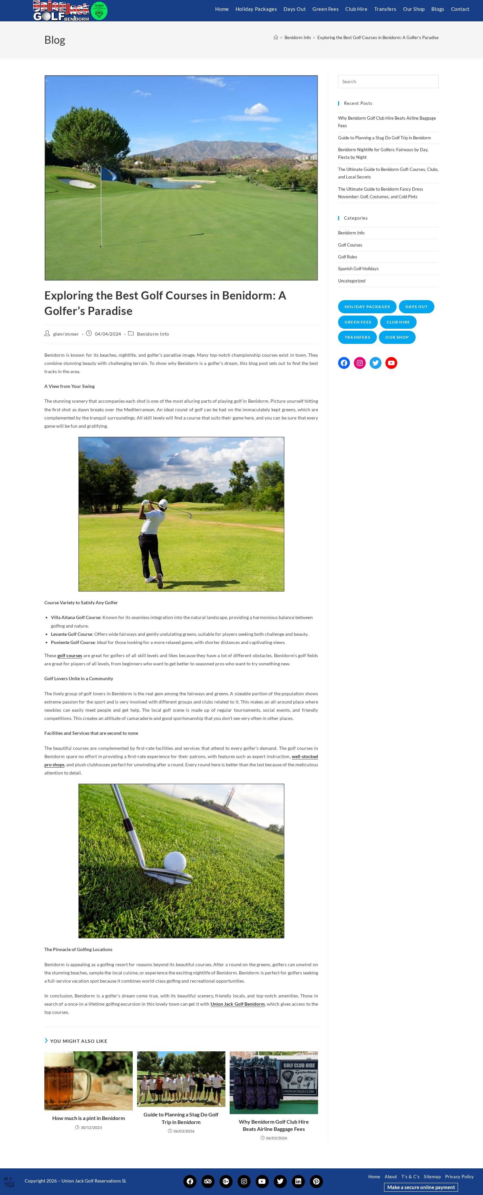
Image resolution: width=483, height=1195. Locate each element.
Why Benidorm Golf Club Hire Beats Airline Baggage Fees (274, 1125)
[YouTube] (391, 363)
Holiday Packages (367, 306)
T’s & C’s (411, 1176)
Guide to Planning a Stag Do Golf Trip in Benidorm (181, 1118)
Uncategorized (351, 280)
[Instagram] (360, 363)
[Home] (276, 37)
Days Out (416, 306)
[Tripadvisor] (208, 1181)
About (391, 1176)
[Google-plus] (226, 1181)
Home (374, 1176)
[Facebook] (344, 363)
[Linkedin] (298, 1181)
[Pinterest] (316, 1181)
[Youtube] (262, 1181)
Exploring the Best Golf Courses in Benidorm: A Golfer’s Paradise (378, 37)
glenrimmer (66, 334)
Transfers (357, 337)
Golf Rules (347, 256)
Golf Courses (350, 245)
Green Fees (358, 322)
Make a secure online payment (421, 1187)
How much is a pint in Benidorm (88, 1118)
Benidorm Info (153, 334)
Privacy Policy (459, 1176)
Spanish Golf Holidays (358, 268)
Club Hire (398, 322)
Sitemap (432, 1176)
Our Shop (397, 337)
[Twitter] (375, 363)
